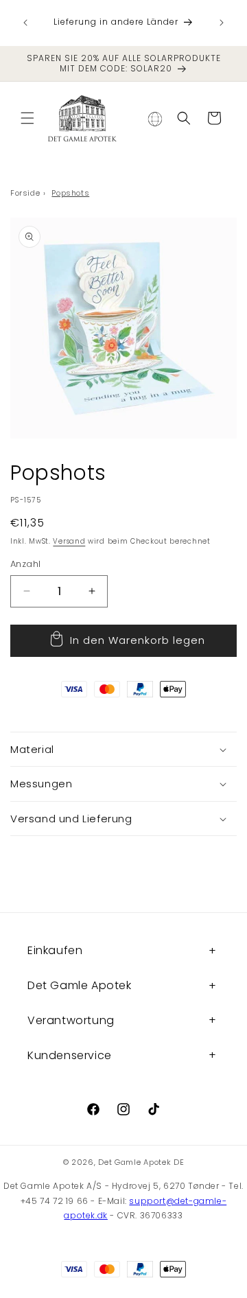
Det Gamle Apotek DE (141, 1162)
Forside (25, 192)
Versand (69, 541)
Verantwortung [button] (71, 1020)
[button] (27, 118)
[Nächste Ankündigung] (222, 23)
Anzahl (25, 563)
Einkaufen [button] (54, 950)
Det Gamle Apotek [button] (79, 985)
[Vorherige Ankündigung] (25, 23)
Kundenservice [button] (69, 1055)
